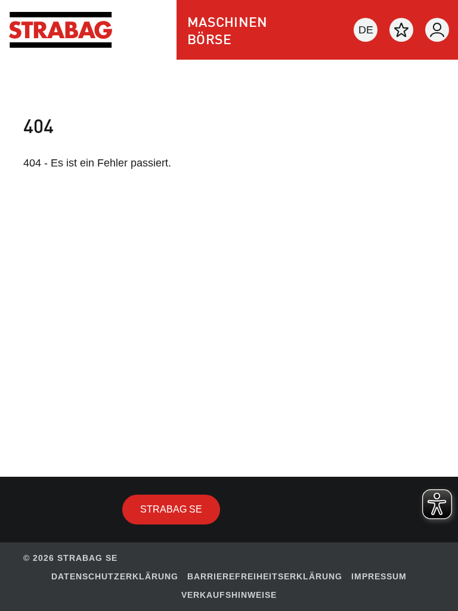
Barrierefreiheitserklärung (264, 576)
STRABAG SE (180, 509)
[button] (365, 30)
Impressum (379, 576)
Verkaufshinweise (229, 595)
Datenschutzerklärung (114, 576)
